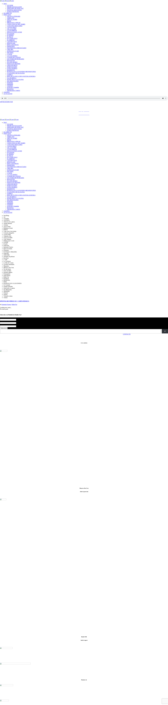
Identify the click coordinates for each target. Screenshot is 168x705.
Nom (1, 318)
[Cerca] (165, 331)
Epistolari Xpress (6, 304)
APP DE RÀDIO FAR (6, 102)
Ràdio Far (14, 304)
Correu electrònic (5, 324)
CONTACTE (127, 334)
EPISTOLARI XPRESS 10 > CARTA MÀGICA (14, 301)
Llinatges (2, 321)
